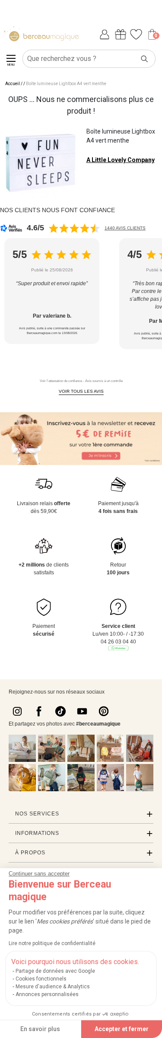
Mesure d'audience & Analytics (53, 987)
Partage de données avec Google (55, 971)
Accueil (12, 83)
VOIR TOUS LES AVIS (81, 391)
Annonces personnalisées (47, 994)
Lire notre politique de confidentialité (52, 943)
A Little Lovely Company (120, 159)
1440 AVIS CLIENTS (125, 228)
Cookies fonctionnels (41, 979)
